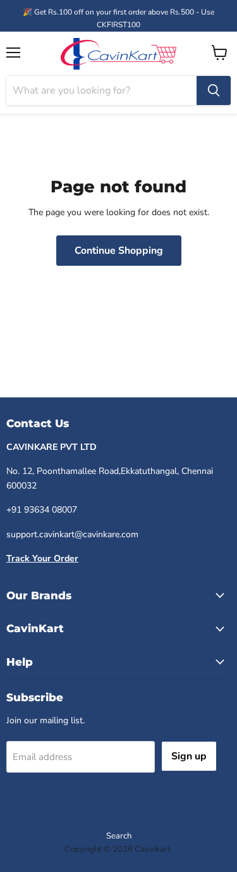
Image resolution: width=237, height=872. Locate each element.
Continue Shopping (119, 251)
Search (118, 836)
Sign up (189, 756)
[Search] (214, 90)
